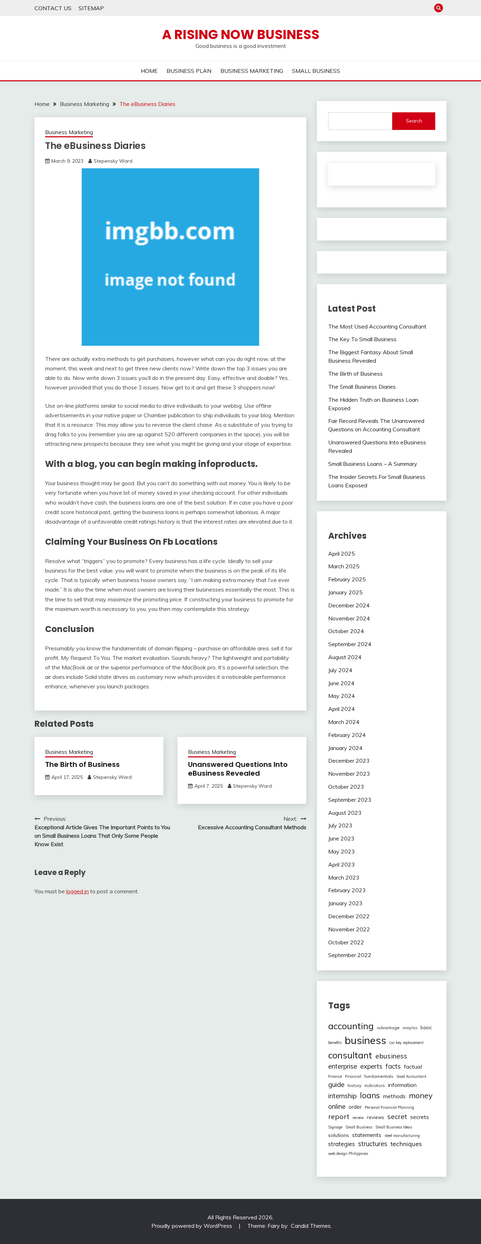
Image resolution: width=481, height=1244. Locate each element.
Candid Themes (311, 1225)
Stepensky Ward (113, 161)
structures (372, 1144)
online (336, 1106)
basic (426, 1027)
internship (342, 1096)
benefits (335, 1042)
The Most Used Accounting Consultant (377, 326)
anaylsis (410, 1027)
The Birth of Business (82, 764)
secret (397, 1116)
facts (393, 1066)
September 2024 (349, 644)
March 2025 (344, 566)
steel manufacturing (402, 1135)
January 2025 (345, 592)
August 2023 (345, 812)
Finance (335, 1076)
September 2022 (349, 954)
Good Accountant (411, 1076)
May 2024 (341, 695)
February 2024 (347, 734)
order (355, 1107)
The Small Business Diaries (362, 386)
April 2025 (341, 553)
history (354, 1085)
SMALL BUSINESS (316, 70)
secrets (419, 1116)
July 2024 (340, 670)
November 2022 (349, 929)
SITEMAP (91, 8)
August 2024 (345, 657)
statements (366, 1134)
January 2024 (345, 747)
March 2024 (344, 721)
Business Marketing (69, 132)
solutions (338, 1135)
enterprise (342, 1066)
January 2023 (345, 903)
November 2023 (349, 773)
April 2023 (341, 864)
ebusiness (391, 1056)
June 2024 (341, 683)
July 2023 (340, 825)
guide (336, 1084)
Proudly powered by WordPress (192, 1225)
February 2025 (347, 579)
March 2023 (344, 877)
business (365, 1040)
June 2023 (341, 838)
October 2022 (346, 942)
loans (370, 1095)
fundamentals (378, 1076)
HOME (149, 70)
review (358, 1117)
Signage (335, 1127)
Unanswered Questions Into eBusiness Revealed (238, 768)
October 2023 (346, 786)
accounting (351, 1025)
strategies (341, 1144)
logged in (77, 891)
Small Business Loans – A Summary (372, 463)
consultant (350, 1055)
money (420, 1095)
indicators (374, 1085)
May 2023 (341, 851)
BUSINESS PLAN (189, 70)
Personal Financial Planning (389, 1107)
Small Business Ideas (393, 1127)
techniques (406, 1144)
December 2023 (349, 760)
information (402, 1084)
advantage (388, 1027)
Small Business (358, 1127)
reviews (375, 1117)
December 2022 (349, 916)
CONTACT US (53, 8)
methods (394, 1096)
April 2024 (341, 708)
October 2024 (346, 630)
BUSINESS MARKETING (251, 70)
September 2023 (349, 799)
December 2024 (349, 605)
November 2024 (349, 618)
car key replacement (406, 1042)
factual (413, 1066)
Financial (353, 1076)
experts (371, 1066)
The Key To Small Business (362, 339)
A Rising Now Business (240, 34)
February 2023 (347, 890)
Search (414, 121)
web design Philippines (348, 1153)
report (338, 1116)
